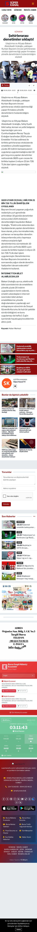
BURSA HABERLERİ (11, 849)
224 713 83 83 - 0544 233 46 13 (20, 787)
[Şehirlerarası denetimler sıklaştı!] (18, 72)
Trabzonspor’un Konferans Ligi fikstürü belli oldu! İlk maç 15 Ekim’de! (26, 536)
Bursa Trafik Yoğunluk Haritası (25, 825)
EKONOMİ (20, 522)
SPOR (19, 532)
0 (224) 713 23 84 (10, 690)
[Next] (33, 799)
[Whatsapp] (16, 802)
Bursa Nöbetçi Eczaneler (9, 819)
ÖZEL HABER (12, 854)
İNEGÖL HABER (30, 10)
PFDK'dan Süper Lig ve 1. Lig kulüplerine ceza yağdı (26, 557)
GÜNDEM (17, 10)
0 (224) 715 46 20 (10, 706)
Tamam (18, 929)
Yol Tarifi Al (22, 690)
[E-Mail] (15, 386)
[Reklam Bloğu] (18, 641)
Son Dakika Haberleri (8, 838)
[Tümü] (34, 516)
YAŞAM (19, 563)
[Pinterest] (11, 799)
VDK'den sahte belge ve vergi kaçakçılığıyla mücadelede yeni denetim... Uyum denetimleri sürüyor (9, 453)
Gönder (6, 504)
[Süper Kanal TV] (12, 4)
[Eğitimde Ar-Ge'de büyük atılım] (27, 443)
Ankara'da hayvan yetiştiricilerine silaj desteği (8, 410)
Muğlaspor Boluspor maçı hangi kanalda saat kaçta (25, 577)
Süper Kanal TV (19, 382)
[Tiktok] (26, 799)
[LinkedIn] (18, 799)
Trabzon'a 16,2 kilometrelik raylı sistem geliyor (25, 430)
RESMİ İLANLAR (24, 854)
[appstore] (9, 808)
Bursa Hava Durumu (24, 819)
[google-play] (27, 808)
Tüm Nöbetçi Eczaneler (19, 712)
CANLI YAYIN (6, 10)
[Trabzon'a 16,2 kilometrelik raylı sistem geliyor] (27, 422)
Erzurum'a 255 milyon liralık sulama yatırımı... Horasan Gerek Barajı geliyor (26, 411)
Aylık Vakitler (7, 755)
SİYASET (7, 852)
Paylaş (6, 85)
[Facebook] (3, 799)
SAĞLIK (14, 852)
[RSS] (20, 802)
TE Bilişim (23, 860)
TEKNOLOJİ (28, 852)
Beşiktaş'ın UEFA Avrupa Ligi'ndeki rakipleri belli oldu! (26, 546)
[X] (7, 799)
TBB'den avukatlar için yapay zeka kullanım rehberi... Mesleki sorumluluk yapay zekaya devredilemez (9, 431)
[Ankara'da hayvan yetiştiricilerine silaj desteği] (10, 402)
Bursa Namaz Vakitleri (9, 825)
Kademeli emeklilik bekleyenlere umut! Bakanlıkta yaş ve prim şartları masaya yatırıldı (26, 526)
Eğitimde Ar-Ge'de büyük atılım (25, 450)
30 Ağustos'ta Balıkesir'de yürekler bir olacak (25, 567)
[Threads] (29, 799)
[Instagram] (15, 799)
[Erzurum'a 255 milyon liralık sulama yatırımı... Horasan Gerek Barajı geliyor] (27, 402)
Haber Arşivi (26, 837)
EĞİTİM (20, 852)
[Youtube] (22, 799)
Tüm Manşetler (27, 831)
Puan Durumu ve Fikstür (10, 832)
